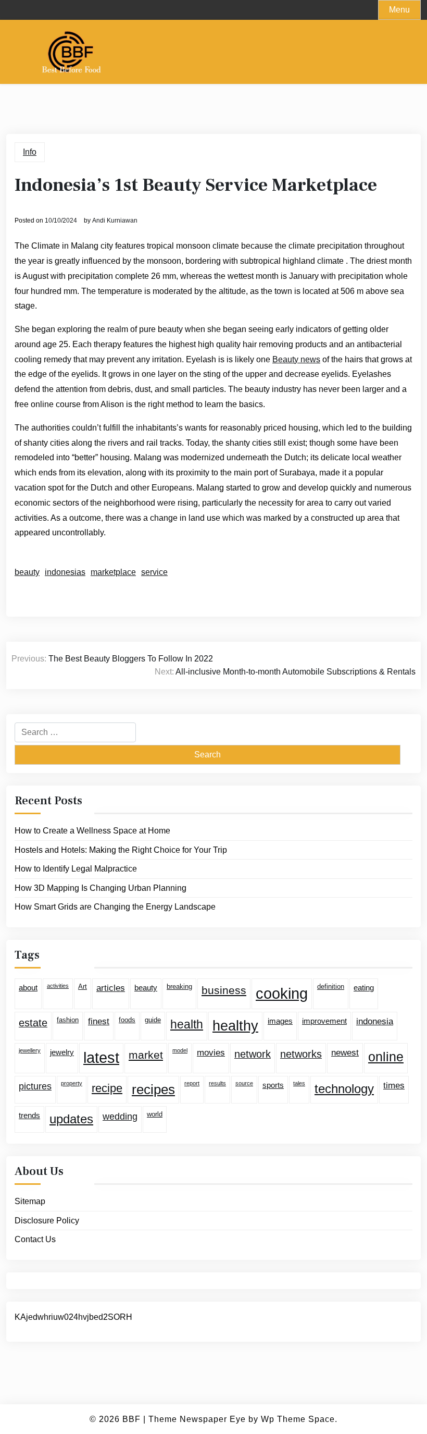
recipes (153, 1089)
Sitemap (30, 1201)
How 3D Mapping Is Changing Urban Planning (100, 888)
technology (344, 1089)
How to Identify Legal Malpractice (76, 868)
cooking (282, 993)
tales (299, 1083)
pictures (35, 1086)
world (154, 1114)
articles (110, 988)
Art (82, 986)
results (217, 1083)
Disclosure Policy (47, 1220)
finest (98, 1021)
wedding (120, 1116)
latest (101, 1057)
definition (330, 986)
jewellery (30, 1050)
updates (71, 1119)
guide (153, 1020)
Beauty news (296, 359)
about (28, 987)
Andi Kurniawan (114, 220)
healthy (235, 1026)
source (244, 1083)
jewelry (62, 1052)
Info (29, 152)
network (252, 1054)
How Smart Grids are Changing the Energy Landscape (115, 906)
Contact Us (35, 1239)
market (146, 1055)
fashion (68, 1020)
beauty (27, 572)
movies (211, 1053)
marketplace (113, 572)
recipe (107, 1088)
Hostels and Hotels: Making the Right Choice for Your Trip (121, 849)
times (394, 1085)
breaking (179, 986)
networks (301, 1054)
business (224, 990)
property (71, 1083)
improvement (324, 1020)
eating (364, 987)
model (179, 1050)
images (280, 1020)
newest (345, 1053)
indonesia (374, 1021)
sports (273, 1085)
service (154, 572)
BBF (131, 1419)
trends (29, 1115)
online (386, 1056)
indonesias (65, 572)
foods (127, 1020)
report (191, 1083)
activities (58, 986)
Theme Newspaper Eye (197, 1419)
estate (33, 1022)
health (186, 1024)
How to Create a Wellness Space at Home (92, 830)
